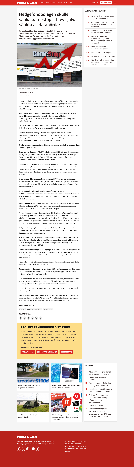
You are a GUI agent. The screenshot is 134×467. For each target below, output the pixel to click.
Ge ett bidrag (66, 352)
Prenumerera (106, 3)
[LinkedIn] (28, 318)
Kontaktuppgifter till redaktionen (75, 441)
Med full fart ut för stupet (101, 53)
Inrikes (48, 3)
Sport (65, 3)
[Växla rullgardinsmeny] (115, 2)
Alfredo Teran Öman (26, 93)
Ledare (42, 3)
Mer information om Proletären (75, 449)
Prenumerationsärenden (72, 444)
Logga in (95, 3)
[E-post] (40, 318)
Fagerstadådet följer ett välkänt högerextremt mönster (29, 386)
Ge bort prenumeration (47, 352)
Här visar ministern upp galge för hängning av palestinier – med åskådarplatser (102, 62)
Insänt (70, 3)
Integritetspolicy (70, 446)
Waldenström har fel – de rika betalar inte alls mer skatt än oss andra (102, 24)
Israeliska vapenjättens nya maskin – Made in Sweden (31, 416)
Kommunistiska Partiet (39, 441)
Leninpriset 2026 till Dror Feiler (103, 56)
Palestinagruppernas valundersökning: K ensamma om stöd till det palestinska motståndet (66, 417)
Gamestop (48, 309)
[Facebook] (20, 318)
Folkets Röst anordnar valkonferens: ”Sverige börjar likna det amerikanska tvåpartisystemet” (99, 400)
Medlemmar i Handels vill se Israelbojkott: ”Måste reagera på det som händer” (100, 376)
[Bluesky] (36, 318)
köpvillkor (82, 446)
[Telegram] (32, 318)
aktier (22, 309)
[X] (24, 318)
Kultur (60, 3)
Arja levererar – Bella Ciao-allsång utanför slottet (100, 384)
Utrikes (54, 3)
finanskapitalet (34, 309)
